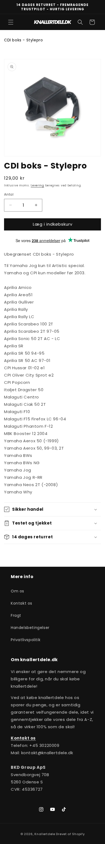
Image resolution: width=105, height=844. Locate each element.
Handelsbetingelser (30, 627)
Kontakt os (21, 603)
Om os (17, 591)
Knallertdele (44, 834)
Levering (37, 185)
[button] (11, 22)
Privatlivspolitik (25, 639)
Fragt (16, 615)
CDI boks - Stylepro (23, 40)
